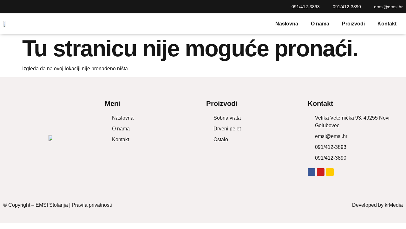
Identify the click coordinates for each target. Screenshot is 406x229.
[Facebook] (311, 172)
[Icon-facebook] (5, 6)
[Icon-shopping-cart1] (28, 6)
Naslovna (286, 23)
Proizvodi (353, 23)
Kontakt (386, 23)
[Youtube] (17, 6)
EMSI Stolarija (52, 205)
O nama (320, 23)
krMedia (394, 205)
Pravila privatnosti (92, 205)
